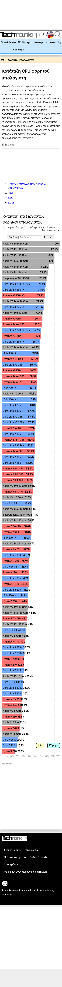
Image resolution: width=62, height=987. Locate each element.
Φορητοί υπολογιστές (35, 42)
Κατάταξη (55, 42)
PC (19, 42)
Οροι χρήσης (11, 864)
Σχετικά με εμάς (12, 850)
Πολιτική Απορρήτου (15, 857)
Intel (10, 192)
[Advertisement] (31, 14)
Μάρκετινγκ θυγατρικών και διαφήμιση (25, 871)
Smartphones (8, 42)
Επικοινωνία (31, 850)
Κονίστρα (18, 49)
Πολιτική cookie (38, 857)
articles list (8, 901)
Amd (10, 197)
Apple (11, 202)
